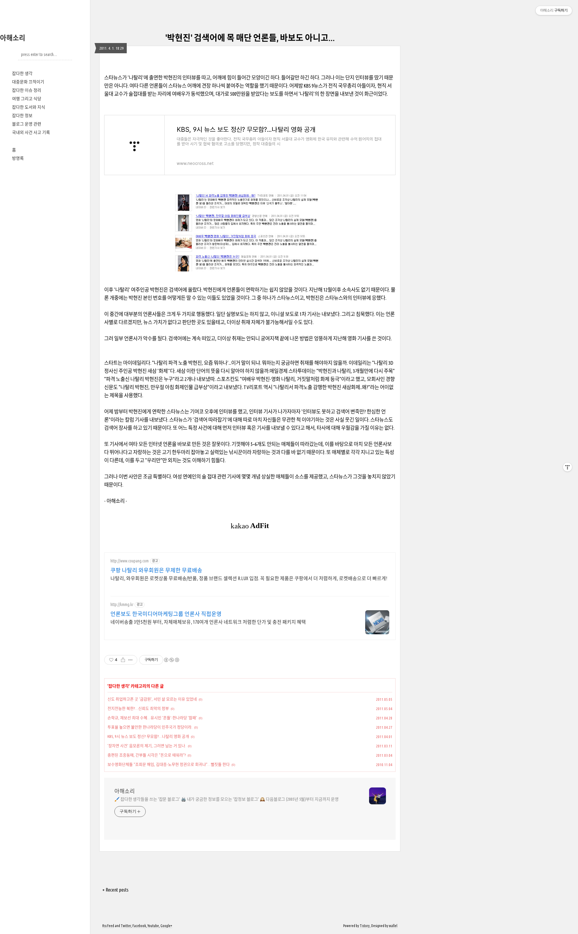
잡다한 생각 (22, 73)
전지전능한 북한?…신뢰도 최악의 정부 (138, 708)
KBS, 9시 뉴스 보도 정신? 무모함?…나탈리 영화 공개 (148, 736)
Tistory (365, 926)
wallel (393, 926)
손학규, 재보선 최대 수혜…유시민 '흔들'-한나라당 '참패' (152, 718)
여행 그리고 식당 (26, 98)
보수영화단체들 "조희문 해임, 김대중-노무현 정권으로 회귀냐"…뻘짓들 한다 (168, 764)
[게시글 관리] (130, 659)
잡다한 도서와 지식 (28, 107)
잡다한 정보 (22, 115)
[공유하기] (123, 659)
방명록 (18, 158)
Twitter (126, 926)
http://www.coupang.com (129, 560)
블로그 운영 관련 (26, 124)
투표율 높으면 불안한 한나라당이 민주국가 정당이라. (149, 727)
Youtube (153, 926)
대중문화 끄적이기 (28, 81)
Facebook (139, 926)
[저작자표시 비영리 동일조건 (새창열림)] (171, 659)
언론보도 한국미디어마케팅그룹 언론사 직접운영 (166, 614)
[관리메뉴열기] (567, 467)
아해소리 (12, 38)
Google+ (166, 926)
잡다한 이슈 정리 (26, 90)
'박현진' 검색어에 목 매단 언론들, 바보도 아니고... (250, 37)
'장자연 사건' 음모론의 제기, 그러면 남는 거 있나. (146, 746)
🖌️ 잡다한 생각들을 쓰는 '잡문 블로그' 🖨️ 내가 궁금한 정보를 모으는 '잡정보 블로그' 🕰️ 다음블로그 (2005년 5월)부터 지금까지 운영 (226, 799)
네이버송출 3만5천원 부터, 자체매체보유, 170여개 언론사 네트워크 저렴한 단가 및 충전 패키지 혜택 (208, 622)
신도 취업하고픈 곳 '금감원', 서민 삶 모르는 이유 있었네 (152, 699)
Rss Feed (108, 926)
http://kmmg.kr (121, 604)
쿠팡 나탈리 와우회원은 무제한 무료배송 (156, 570)
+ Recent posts (115, 889)
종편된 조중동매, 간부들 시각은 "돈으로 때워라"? (146, 755)
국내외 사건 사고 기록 (31, 132)
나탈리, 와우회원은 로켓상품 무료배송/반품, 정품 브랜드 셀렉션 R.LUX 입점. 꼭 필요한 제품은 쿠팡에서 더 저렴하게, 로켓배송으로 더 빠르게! (248, 578)
